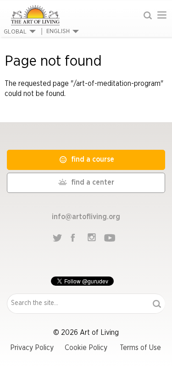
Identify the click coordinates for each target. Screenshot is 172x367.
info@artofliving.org (86, 216)
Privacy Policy (32, 347)
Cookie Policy (86, 347)
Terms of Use (140, 347)
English (58, 31)
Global (15, 32)
